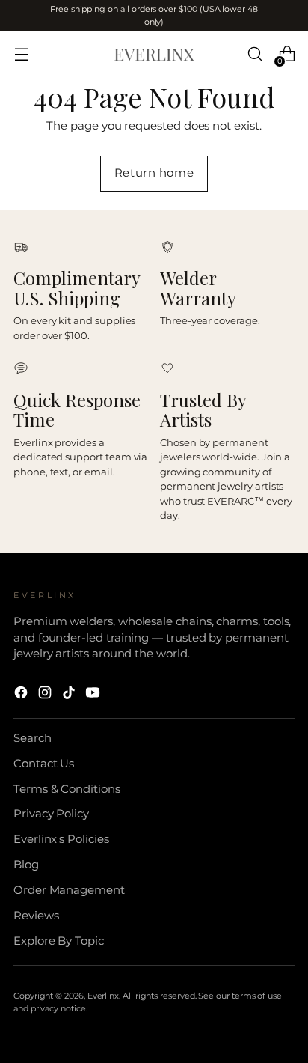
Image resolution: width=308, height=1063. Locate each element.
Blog (26, 864)
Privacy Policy (51, 813)
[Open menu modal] (21, 54)
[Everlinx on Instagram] (46, 695)
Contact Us (43, 763)
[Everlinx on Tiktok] (70, 695)
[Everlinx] (154, 54)
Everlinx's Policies (61, 839)
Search (32, 738)
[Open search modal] (254, 54)
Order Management (69, 890)
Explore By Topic (58, 941)
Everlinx (103, 995)
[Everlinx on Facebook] (22, 695)
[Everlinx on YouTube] (94, 695)
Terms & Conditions (66, 789)
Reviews (36, 915)
